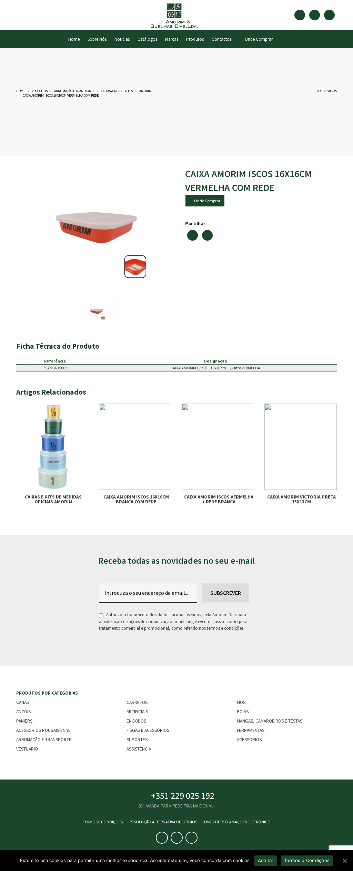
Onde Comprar (258, 39)
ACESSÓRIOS (249, 740)
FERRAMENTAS (250, 730)
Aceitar (266, 860)
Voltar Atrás (326, 91)
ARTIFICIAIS (137, 712)
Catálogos (147, 39)
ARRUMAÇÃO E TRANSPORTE (74, 91)
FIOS (241, 702)
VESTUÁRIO (27, 749)
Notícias (122, 39)
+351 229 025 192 (182, 795)
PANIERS (24, 721)
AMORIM (145, 91)
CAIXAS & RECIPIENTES (117, 91)
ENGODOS (136, 721)
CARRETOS (137, 702)
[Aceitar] (344, 860)
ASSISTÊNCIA (139, 749)
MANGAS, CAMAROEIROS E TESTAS (269, 721)
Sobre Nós (97, 39)
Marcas (171, 39)
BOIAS (243, 712)
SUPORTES (137, 740)
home (74, 39)
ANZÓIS (23, 712)
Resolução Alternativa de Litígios (163, 821)
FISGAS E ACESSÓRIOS (148, 730)
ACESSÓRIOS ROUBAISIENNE (43, 730)
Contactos (221, 39)
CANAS (22, 702)
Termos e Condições (103, 821)
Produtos (195, 39)
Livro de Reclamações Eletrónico (237, 821)
